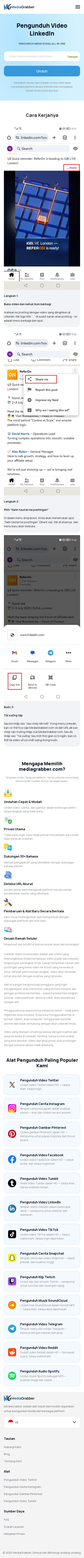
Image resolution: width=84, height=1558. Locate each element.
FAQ (6, 1519)
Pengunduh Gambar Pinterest (23, 1494)
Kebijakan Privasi (14, 1534)
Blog (7, 1454)
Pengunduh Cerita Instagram (22, 1487)
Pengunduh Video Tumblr (20, 1501)
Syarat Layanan (14, 1527)
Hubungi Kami (12, 1447)
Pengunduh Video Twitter (20, 1480)
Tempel (72, 57)
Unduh (42, 71)
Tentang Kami (13, 1461)
